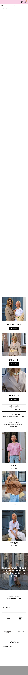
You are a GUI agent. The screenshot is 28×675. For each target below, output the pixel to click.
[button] (2, 6)
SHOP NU (14, 344)
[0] (25, 2)
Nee (20, 670)
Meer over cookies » (14, 673)
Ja (13, 670)
